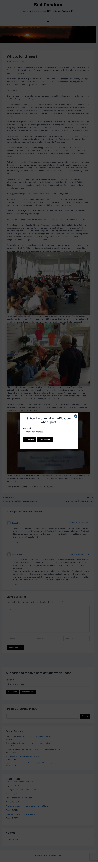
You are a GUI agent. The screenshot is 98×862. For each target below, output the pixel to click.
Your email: (27, 428)
